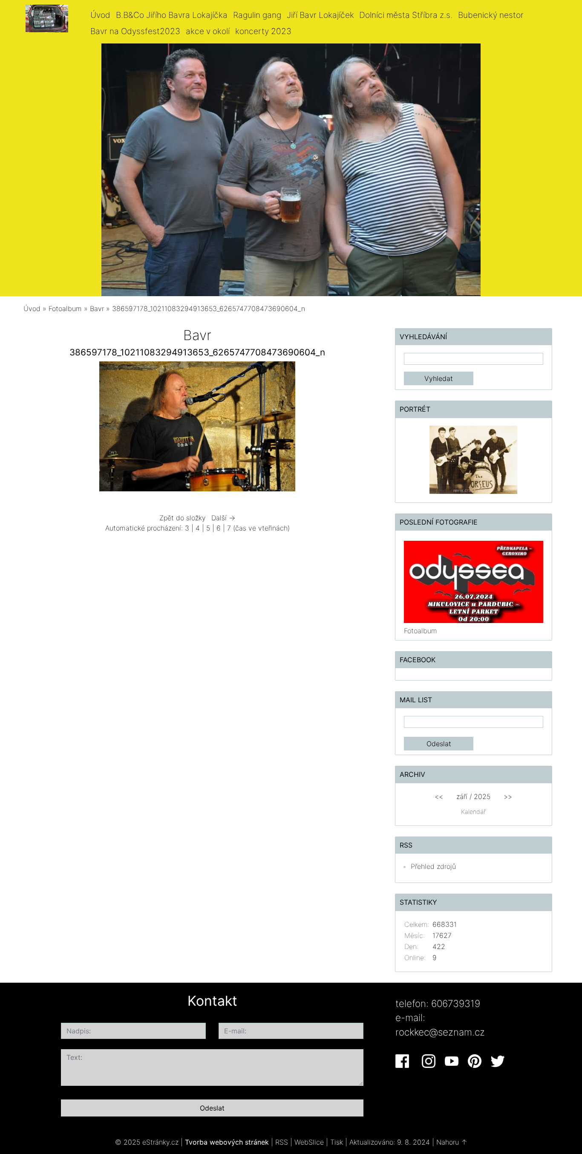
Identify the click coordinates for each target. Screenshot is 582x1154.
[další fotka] (357, 428)
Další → (223, 518)
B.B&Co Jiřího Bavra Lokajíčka (172, 15)
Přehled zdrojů (433, 866)
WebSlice (309, 1142)
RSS (281, 1142)
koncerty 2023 (263, 31)
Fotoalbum (65, 308)
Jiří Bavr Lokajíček (320, 15)
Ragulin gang (257, 15)
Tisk (336, 1142)
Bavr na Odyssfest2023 (135, 31)
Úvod (100, 15)
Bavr (97, 308)
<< (439, 796)
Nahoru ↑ (451, 1142)
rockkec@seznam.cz (440, 1032)
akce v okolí (208, 31)
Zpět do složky (182, 518)
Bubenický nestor (491, 15)
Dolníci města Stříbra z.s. (405, 15)
